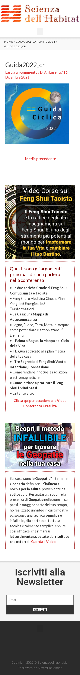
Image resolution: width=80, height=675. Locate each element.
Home (8, 41)
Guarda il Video (43, 542)
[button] (40, 31)
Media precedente (40, 158)
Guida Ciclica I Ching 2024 (35, 41)
